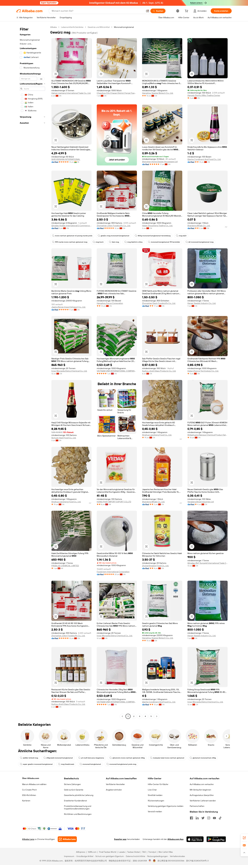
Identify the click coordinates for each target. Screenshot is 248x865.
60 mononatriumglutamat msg (200, 242)
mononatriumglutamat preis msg (122, 764)
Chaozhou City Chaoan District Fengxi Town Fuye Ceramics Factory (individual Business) (117, 93)
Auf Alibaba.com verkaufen (202, 784)
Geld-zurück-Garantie (73, 790)
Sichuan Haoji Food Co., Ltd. (63, 438)
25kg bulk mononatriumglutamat (59, 758)
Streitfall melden (155, 795)
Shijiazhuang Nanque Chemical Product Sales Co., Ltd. (207, 435)
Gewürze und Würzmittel (99, 27)
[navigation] (32, 372)
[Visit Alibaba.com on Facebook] (191, 818)
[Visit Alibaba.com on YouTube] (214, 818)
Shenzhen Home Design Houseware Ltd (160, 161)
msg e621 (182, 236)
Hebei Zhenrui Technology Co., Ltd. (203, 371)
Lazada (122, 852)
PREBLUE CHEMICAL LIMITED (65, 565)
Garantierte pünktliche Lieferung (78, 795)
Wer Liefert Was (165, 852)
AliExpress (80, 852)
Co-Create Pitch (29, 790)
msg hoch (99, 242)
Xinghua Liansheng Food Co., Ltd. (157, 435)
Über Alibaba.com (30, 778)
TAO (144, 852)
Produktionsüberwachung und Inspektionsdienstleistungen (77, 807)
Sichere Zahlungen (72, 784)
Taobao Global (133, 852)
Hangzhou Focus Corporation (110, 303)
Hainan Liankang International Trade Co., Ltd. (71, 93)
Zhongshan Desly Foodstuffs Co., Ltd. (159, 303)
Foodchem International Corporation (113, 572)
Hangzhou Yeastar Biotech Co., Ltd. (157, 93)
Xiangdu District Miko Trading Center (203, 95)
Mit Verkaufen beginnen (200, 790)
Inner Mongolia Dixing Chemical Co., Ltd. (69, 371)
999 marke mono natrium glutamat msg (71, 242)
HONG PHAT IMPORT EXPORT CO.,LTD (114, 502)
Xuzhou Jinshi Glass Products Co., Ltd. (159, 371)
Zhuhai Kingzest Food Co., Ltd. (155, 565)
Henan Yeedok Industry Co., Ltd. (201, 303)
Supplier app (120, 839)
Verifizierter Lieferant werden (203, 800)
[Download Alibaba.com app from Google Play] (216, 839)
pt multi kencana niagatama (92, 758)
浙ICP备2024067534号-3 (197, 861)
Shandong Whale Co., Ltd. (198, 225)
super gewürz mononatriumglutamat (38, 764)
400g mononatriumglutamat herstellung (154, 236)
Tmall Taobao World (107, 852)
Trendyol (152, 852)
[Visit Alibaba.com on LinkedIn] (197, 818)
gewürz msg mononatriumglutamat (115, 236)
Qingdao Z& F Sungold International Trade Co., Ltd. (207, 563)
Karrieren (26, 800)
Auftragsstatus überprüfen (202, 795)
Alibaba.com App (175, 839)
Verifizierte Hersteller (115, 784)
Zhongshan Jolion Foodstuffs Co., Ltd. (113, 225)
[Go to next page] (156, 716)
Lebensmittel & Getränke (72, 27)
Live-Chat (152, 790)
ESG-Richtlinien (29, 795)
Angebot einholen (114, 790)
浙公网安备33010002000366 (170, 861)
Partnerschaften (197, 806)
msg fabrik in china (135, 242)
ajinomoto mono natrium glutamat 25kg (128, 758)
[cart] (187, 11)
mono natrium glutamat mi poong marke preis (73, 236)
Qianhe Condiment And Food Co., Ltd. (204, 159)
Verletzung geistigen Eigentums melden (165, 806)
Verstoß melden (155, 811)
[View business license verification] (150, 860)
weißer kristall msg (30, 758)
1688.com (92, 852)
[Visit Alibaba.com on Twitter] (203, 818)
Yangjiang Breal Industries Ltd (200, 502)
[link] (244, 837)
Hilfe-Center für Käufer (158, 784)
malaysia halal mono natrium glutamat (168, 758)
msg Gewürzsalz (67, 764)
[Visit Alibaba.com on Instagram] (208, 818)
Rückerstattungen (156, 800)
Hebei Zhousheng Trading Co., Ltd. (157, 225)
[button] (147, 11)
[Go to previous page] (122, 716)
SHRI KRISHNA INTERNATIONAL (65, 159)
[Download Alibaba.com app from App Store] (195, 839)
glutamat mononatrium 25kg (204, 758)
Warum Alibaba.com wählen (34, 784)
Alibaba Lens (28, 839)
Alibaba (53, 27)
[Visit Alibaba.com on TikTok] (220, 818)
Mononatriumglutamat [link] (124, 27)
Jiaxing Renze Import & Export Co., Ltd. (68, 307)
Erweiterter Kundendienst (75, 800)
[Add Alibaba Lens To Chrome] (67, 839)
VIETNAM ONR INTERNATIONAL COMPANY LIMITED (117, 371)
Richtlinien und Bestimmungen (78, 814)
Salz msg (115, 242)
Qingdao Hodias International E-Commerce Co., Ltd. (71, 225)
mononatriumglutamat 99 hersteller (165, 242)
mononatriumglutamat (92, 764)
